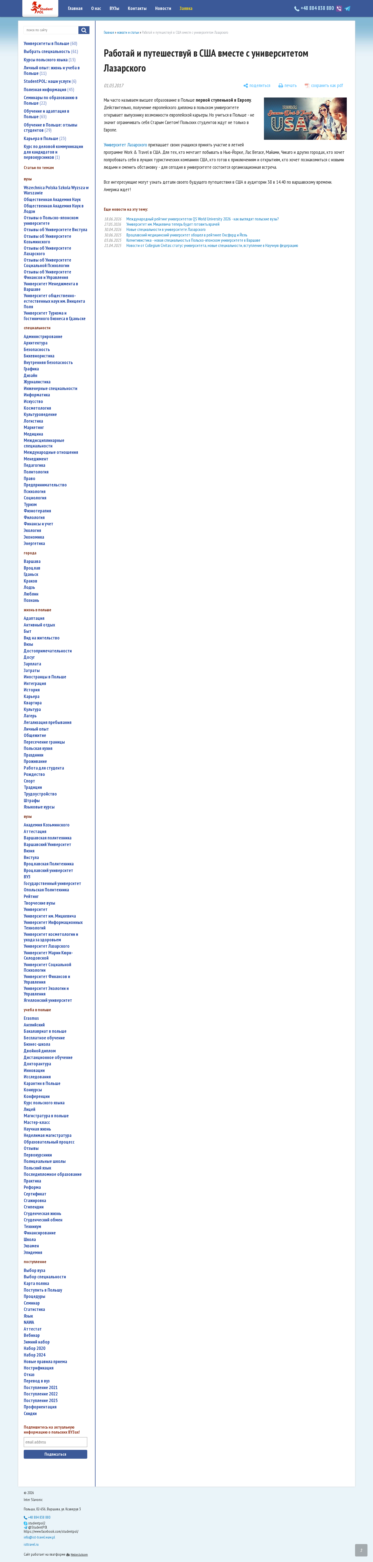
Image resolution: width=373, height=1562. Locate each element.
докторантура (37, 1064)
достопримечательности (48, 651)
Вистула (31, 857)
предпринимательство (45, 485)
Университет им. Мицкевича (50, 916)
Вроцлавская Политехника (49, 864)
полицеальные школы (45, 1161)
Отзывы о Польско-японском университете (51, 220)
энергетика (34, 543)
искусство (33, 401)
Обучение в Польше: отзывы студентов (50, 127)
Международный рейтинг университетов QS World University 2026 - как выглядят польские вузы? (202, 219)
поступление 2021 (41, 1387)
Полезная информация (48, 89)
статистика (34, 1309)
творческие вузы (39, 903)
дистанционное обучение (48, 1057)
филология (34, 517)
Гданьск (31, 574)
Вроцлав (32, 568)
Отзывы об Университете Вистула (55, 230)
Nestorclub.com (79, 1554)
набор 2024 (34, 1355)
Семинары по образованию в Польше (51, 100)
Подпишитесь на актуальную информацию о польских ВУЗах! (52, 1429)
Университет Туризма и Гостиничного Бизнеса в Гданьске (55, 316)
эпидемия (33, 1252)
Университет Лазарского (47, 946)
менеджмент (36, 459)
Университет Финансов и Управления (47, 979)
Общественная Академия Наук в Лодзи (54, 208)
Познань (31, 600)
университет (35, 909)
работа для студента (44, 768)
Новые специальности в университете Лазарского (166, 229)
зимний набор (37, 1342)
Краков (30, 581)
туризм (30, 504)
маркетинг (34, 427)
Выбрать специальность (50, 51)
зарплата (32, 664)
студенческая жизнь (42, 1213)
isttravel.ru (31, 1544)
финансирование (40, 1233)
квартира (33, 703)
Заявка (186, 8)
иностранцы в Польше (45, 677)
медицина (33, 434)
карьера (31, 696)
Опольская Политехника (46, 890)
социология (35, 498)
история (32, 690)
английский (34, 1025)
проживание (35, 761)
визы (28, 644)
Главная (75, 8)
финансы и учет (38, 524)
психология (35, 491)
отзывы (31, 1148)
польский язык (37, 1168)
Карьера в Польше (44, 138)
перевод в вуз (37, 1381)
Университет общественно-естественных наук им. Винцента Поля (54, 301)
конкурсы (33, 1090)
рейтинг (31, 896)
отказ (29, 1374)
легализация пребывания (48, 722)
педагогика (34, 465)
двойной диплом (40, 1051)
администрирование (43, 336)
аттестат (33, 1329)
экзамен (31, 1246)
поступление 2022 (41, 1394)
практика (32, 1181)
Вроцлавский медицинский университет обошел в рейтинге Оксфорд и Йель (186, 235)
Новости (163, 8)
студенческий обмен (43, 1220)
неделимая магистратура (48, 1135)
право (29, 478)
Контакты (137, 8)
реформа (32, 1187)
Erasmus (31, 1018)
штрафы (32, 801)
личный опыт (36, 729)
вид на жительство (42, 638)
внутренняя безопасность (48, 362)
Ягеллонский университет (48, 1000)
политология (36, 472)
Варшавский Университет (47, 844)
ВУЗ (27, 877)
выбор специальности (45, 1277)
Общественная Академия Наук (52, 199)
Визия (29, 851)
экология (32, 530)
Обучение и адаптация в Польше (46, 114)
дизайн (30, 375)
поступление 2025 (41, 1400)
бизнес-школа (37, 1044)
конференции (37, 1096)
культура (32, 709)
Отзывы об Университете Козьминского (47, 239)
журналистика (37, 382)
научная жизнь (37, 1129)
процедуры (34, 1296)
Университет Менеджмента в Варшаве (51, 286)
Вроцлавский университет (48, 870)
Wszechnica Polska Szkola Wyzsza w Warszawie (56, 190)
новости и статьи (128, 32)
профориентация (40, 1407)
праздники (33, 755)
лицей (29, 1109)
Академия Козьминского (47, 825)
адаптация (34, 618)
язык (28, 1316)
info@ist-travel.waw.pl (39, 1537)
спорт (29, 781)
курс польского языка (44, 1103)
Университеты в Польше (50, 43)
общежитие (35, 735)
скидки (30, 1413)
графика (31, 369)
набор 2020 (34, 1348)
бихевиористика (39, 356)
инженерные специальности (50, 388)
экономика (34, 537)
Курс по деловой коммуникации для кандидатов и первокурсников (53, 151)
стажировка (35, 1200)
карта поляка (36, 1283)
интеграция (35, 683)
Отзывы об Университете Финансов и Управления (47, 274)
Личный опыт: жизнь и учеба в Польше (52, 70)
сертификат (35, 1194)
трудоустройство (40, 794)
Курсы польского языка (49, 60)
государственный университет (52, 883)
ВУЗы (114, 8)
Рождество (34, 774)
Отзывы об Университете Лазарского (47, 251)
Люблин (31, 594)
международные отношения (51, 452)
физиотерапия (37, 511)
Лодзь (29, 587)
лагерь (30, 716)
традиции (33, 787)
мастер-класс (37, 1122)
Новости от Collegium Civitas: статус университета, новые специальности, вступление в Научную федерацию (212, 245)
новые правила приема (45, 1362)
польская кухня (38, 748)
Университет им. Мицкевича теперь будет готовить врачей (172, 224)
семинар (32, 1303)
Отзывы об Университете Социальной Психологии (47, 262)
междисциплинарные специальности (44, 443)
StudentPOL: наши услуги (49, 81)
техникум (32, 1226)
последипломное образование (53, 1174)
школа (30, 1239)
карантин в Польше (42, 1083)
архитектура (35, 343)
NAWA (29, 1322)
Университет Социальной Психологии (47, 967)
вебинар (32, 1335)
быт (27, 631)
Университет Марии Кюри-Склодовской (48, 955)
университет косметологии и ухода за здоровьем (51, 937)
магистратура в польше (46, 1116)
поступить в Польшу (43, 1290)
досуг (29, 657)
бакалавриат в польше (45, 1031)
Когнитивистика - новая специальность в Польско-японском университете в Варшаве (193, 240)
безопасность (37, 349)
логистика (33, 421)
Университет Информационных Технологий (53, 925)
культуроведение (40, 414)
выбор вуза (34, 1270)
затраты (32, 670)
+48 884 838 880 (317, 8)
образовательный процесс (49, 1142)
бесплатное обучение (44, 1038)
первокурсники (38, 1155)
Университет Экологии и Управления (46, 991)
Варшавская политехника (48, 838)
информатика (37, 395)
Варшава (32, 561)
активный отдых (39, 625)
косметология (37, 408)
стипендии (34, 1207)
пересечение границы (44, 742)
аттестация (35, 831)
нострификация (39, 1368)
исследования (37, 1077)
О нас (96, 8)
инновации (34, 1070)
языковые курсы (39, 807)
